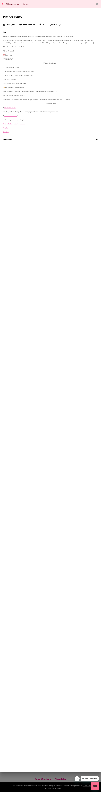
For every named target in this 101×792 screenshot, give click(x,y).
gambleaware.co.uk (10, 116)
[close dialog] (97, 4)
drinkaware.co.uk (10, 108)
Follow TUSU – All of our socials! (14, 124)
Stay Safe (6, 132)
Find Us (5, 128)
